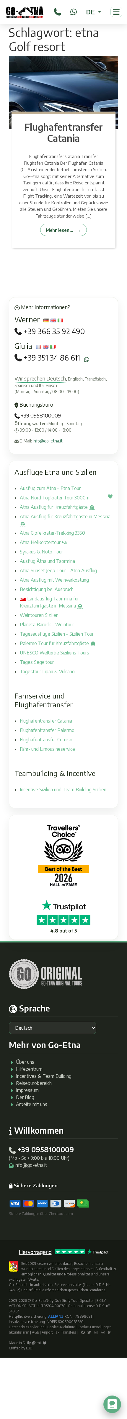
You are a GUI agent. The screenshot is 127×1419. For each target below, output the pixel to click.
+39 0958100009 (40, 415)
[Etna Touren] (25, 12)
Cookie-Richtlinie (61, 1327)
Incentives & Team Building (43, 1076)
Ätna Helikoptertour (41, 542)
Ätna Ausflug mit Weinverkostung (54, 580)
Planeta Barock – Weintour (47, 624)
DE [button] (91, 12)
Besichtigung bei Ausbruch (47, 589)
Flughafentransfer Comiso (46, 740)
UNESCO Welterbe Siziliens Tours (54, 653)
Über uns (25, 1062)
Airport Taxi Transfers (59, 1332)
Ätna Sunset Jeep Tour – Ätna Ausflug (58, 570)
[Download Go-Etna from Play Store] (110, 1332)
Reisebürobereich (34, 1083)
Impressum (27, 1090)
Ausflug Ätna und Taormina (47, 561)
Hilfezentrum (29, 1069)
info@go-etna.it (48, 440)
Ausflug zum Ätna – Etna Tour (50, 488)
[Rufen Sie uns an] (57, 11)
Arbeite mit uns (31, 1104)
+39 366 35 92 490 (54, 331)
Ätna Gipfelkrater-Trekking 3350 (52, 533)
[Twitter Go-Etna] (89, 1332)
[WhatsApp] (73, 11)
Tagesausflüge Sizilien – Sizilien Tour (57, 634)
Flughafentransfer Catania (64, 132)
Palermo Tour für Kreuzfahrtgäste (55, 643)
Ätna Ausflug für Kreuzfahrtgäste (54, 507)
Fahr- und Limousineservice (47, 749)
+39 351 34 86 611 (52, 358)
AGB (35, 1332)
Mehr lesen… (59, 230)
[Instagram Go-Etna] (96, 1332)
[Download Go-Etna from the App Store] (103, 1332)
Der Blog (25, 1097)
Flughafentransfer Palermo (47, 730)
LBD (29, 1348)
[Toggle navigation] (116, 12)
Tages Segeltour (37, 662)
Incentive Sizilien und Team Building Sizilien (63, 789)
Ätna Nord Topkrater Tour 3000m (54, 498)
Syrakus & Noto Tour (41, 552)
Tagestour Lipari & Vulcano (47, 671)
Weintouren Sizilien (39, 615)
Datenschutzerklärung (27, 1327)
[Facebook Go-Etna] (83, 1332)
